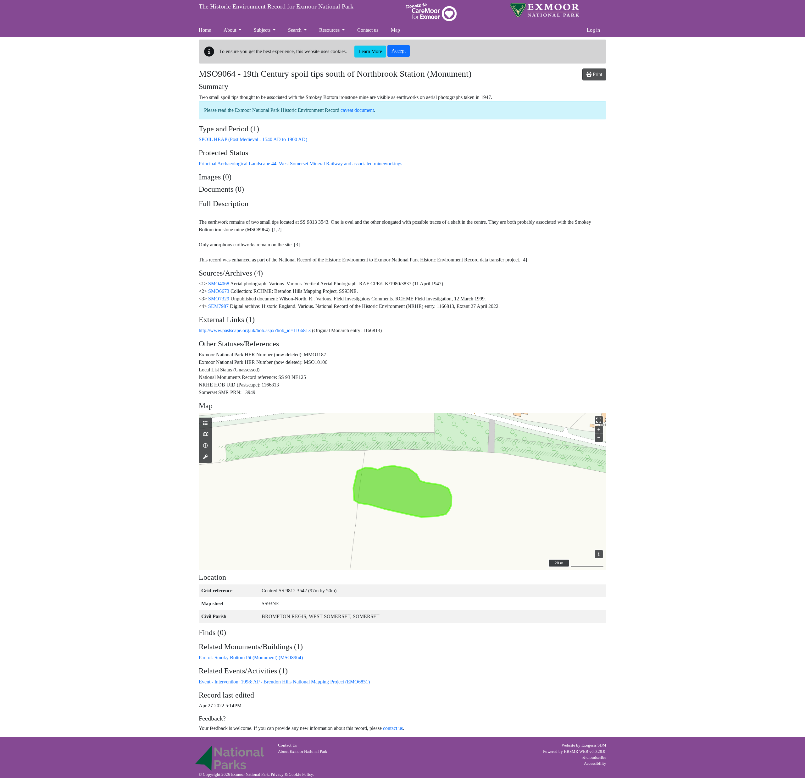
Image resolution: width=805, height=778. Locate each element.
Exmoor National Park (544, 10)
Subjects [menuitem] (263, 30)
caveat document (357, 110)
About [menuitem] (230, 30)
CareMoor (431, 12)
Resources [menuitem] (330, 30)
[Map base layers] (205, 434)
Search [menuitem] (295, 30)
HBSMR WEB (576, 751)
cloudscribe (596, 757)
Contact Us (287, 745)
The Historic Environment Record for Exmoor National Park (276, 6)
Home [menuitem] (205, 30)
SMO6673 (218, 291)
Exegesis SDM (593, 745)
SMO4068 (218, 283)
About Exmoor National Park (302, 751)
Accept (398, 50)
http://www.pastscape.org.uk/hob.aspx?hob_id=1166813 (255, 330)
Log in (593, 30)
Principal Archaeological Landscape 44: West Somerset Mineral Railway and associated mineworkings (300, 163)
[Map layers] (205, 423)
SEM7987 (218, 306)
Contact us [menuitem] (367, 30)
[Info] (205, 446)
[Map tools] (205, 457)
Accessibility (595, 763)
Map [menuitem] (395, 30)
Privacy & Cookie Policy (292, 774)
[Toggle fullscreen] (599, 420)
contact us (393, 728)
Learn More (370, 51)
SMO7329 (218, 298)
